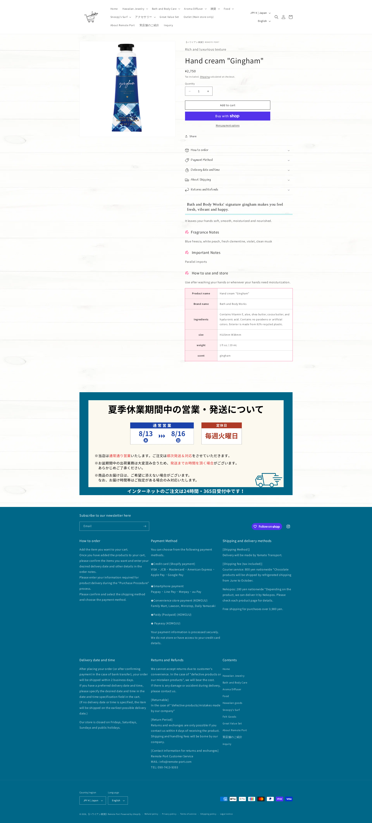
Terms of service (188, 814)
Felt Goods (229, 716)
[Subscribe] (144, 526)
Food (226, 696)
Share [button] (193, 136)
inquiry (227, 744)
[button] (135, 9)
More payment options (228, 125)
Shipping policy (208, 814)
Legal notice (226, 814)
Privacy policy (169, 814)
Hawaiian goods (232, 703)
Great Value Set (232, 723)
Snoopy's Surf (231, 710)
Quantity (190, 83)
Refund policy (151, 814)
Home (226, 669)
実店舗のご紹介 (232, 737)
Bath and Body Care (235, 682)
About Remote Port (235, 730)
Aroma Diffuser (232, 689)
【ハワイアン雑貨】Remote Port (103, 814)
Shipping (205, 76)
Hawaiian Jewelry (234, 675)
